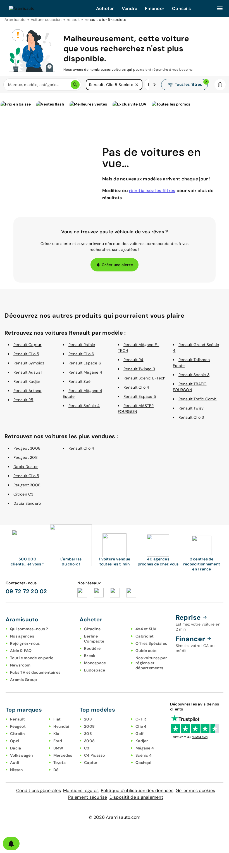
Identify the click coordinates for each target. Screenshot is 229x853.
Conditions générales (38, 790)
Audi (14, 762)
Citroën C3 (23, 494)
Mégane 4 (144, 748)
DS (56, 769)
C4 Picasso (94, 755)
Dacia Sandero (27, 503)
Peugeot (18, 726)
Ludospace (94, 670)
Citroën (17, 733)
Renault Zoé (79, 381)
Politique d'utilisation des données (137, 790)
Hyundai (61, 726)
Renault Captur (27, 344)
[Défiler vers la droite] (154, 84)
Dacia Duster (25, 466)
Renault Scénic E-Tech (144, 378)
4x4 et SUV (146, 628)
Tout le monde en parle (32, 657)
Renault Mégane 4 (85, 372)
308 (88, 733)
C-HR (140, 719)
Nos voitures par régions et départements (151, 662)
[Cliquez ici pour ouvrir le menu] (220, 8)
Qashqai (143, 762)
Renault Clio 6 (81, 353)
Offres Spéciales (151, 643)
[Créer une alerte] (11, 843)
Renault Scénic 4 (84, 405)
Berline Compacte (94, 639)
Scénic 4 (143, 755)
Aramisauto (15, 19)
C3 (86, 748)
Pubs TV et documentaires (35, 672)
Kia (56, 733)
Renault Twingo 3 (139, 368)
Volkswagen (21, 755)
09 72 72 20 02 (26, 591)
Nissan (16, 769)
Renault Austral (27, 372)
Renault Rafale (81, 344)
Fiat (57, 719)
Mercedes (62, 755)
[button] (137, 84)
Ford (57, 740)
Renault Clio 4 (136, 387)
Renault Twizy (191, 408)
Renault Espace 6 (84, 363)
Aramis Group (23, 679)
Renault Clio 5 (26, 353)
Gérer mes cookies (195, 790)
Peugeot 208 (25, 457)
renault (73, 19)
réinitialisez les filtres (152, 190)
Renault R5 (23, 399)
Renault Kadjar (26, 381)
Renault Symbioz (28, 363)
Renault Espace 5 (139, 396)
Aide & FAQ (21, 650)
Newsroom (20, 665)
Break (89, 655)
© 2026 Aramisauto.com (114, 817)
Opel (14, 740)
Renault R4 (133, 359)
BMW (58, 748)
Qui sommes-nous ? (29, 628)
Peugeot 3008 (26, 448)
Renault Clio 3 (191, 417)
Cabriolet (144, 636)
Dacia (15, 748)
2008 (89, 726)
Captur (91, 762)
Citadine (92, 628)
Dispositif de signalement (136, 797)
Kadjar (141, 740)
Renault (17, 719)
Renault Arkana (27, 390)
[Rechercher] (75, 84)
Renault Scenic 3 (193, 374)
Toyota (59, 762)
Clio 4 (141, 726)
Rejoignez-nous (25, 643)
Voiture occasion (46, 19)
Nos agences (22, 636)
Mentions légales (81, 790)
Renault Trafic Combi (197, 398)
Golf (139, 733)
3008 (89, 740)
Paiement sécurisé (87, 797)
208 (88, 719)
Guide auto (146, 650)
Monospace (95, 662)
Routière (92, 648)
